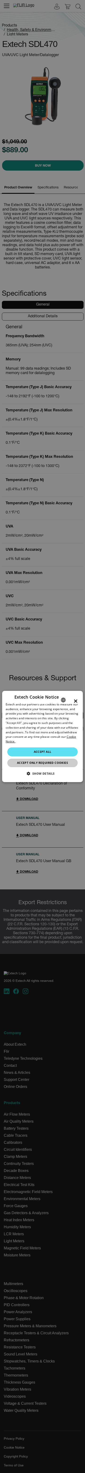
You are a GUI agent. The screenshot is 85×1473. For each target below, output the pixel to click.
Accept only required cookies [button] (42, 763)
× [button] (76, 701)
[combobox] (63, 700)
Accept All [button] (42, 752)
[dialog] (42, 736)
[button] (42, 773)
